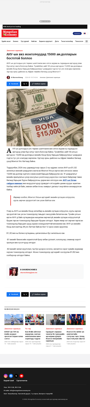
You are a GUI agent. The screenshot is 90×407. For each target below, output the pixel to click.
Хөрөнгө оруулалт (45, 41)
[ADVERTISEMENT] (45, 12)
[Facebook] (11, 376)
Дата (57, 41)
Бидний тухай (9, 380)
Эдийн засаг (6, 41)
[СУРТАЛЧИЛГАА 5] (47, 21)
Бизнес (15, 41)
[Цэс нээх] (86, 41)
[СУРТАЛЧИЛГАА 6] (49, 21)
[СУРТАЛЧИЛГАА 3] (44, 21)
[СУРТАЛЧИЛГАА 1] (40, 21)
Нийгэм (34, 41)
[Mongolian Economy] (10, 33)
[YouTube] (21, 376)
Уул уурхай (25, 41)
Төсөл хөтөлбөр (67, 41)
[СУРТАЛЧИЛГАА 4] (45, 21)
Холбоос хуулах (40, 84)
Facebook (14, 84)
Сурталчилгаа (21, 380)
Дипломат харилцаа (15, 50)
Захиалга (77, 33)
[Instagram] (6, 376)
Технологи (79, 41)
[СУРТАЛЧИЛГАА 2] (42, 21)
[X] (16, 376)
